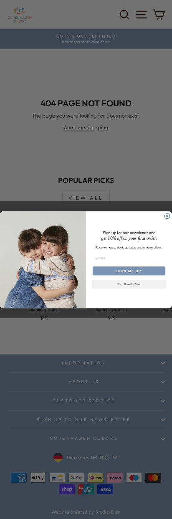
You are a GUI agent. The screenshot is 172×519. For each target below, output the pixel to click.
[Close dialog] (167, 216)
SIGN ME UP (129, 271)
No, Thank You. (129, 284)
